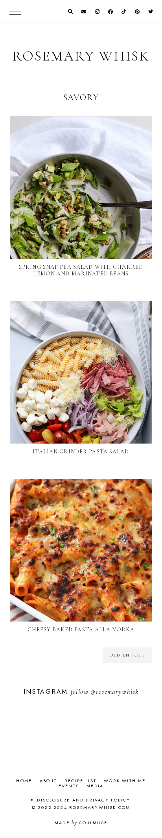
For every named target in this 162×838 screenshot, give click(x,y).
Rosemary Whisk (81, 56)
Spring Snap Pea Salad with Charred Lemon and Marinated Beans (81, 270)
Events (69, 786)
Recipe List (80, 780)
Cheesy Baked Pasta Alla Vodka (81, 629)
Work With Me (124, 780)
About (48, 780)
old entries (127, 655)
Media (95, 786)
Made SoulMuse (81, 823)
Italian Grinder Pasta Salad (81, 451)
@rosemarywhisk (114, 692)
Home (24, 780)
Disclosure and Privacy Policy (83, 800)
